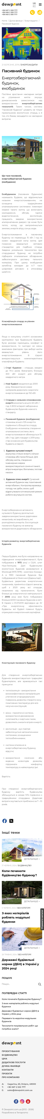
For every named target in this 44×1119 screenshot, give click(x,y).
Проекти (7, 1073)
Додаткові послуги (13, 1062)
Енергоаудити (29, 65)
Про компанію (11, 1077)
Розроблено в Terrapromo (15, 1112)
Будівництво (25, 865)
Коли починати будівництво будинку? (21, 999)
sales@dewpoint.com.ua (19, 1090)
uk (34, 3)
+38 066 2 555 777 (9, 12)
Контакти (7, 1070)
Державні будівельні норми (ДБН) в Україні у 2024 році (20, 964)
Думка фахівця (11, 1066)
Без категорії (23, 908)
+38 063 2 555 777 (9, 14)
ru (34, 6)
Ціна (4, 1059)
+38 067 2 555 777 (9, 10)
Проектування (11, 1051)
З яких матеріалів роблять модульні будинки (16, 917)
